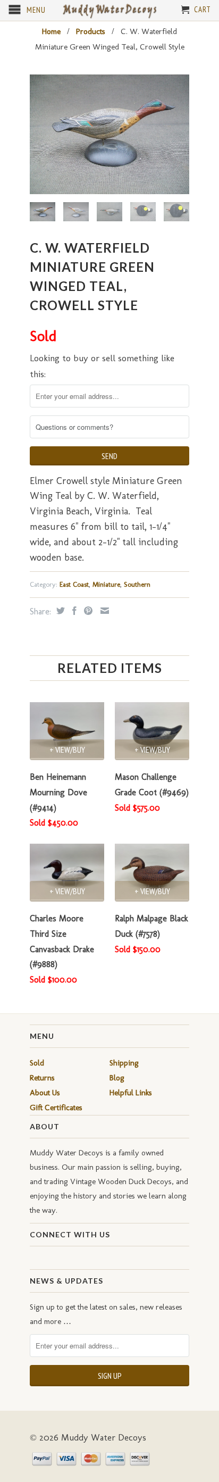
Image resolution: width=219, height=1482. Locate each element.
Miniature (106, 584)
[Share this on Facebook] (73, 610)
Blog (117, 1078)
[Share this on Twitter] (59, 610)
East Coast (74, 584)
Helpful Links (131, 1092)
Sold (37, 1063)
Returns (42, 1078)
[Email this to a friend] (103, 610)
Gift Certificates (56, 1107)
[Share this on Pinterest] (86, 610)
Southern (137, 584)
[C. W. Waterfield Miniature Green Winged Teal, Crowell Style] (109, 134)
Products (90, 31)
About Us (45, 1092)
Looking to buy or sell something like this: (102, 366)
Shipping (124, 1063)
